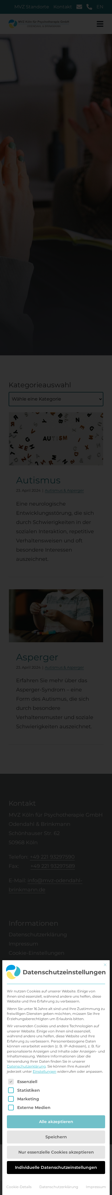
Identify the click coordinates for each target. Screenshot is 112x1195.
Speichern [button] (56, 1136)
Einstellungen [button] (44, 1071)
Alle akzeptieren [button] (56, 1121)
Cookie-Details (19, 1187)
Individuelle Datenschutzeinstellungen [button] (56, 1167)
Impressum (96, 1187)
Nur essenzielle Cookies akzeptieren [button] (56, 1152)
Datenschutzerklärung (26, 1066)
